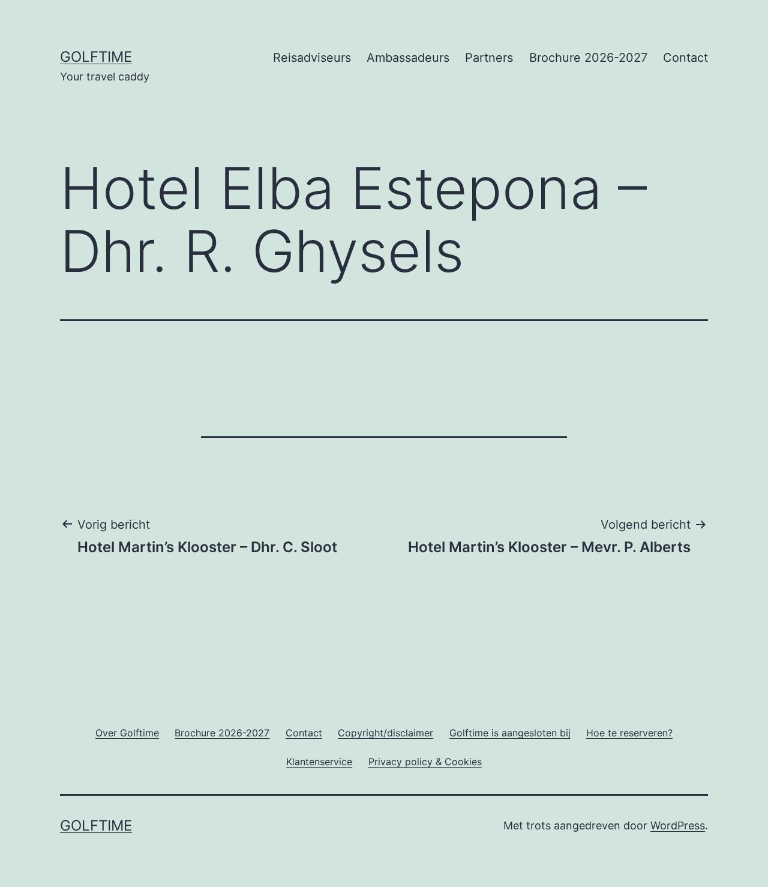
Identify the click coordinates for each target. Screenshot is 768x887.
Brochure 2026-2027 (588, 57)
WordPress (677, 825)
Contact (685, 57)
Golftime (96, 56)
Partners (489, 57)
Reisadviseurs (312, 57)
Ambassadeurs (408, 57)
